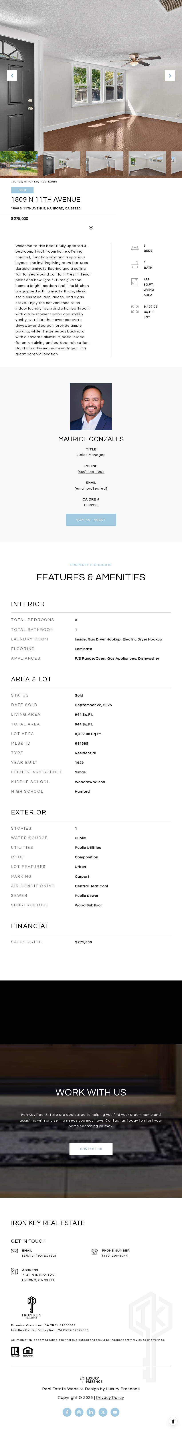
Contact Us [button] (91, 1149)
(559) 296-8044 (115, 1255)
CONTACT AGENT (91, 519)
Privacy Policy (110, 1398)
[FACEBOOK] (67, 1412)
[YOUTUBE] (115, 1412)
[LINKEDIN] (91, 1412)
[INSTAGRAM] (79, 1412)
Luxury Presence (123, 1389)
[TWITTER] (103, 1412)
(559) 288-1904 (91, 472)
